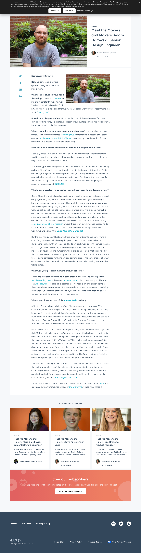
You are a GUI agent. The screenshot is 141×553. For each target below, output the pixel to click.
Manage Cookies (83, 11)
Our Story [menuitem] (26, 524)
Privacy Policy (76, 542)
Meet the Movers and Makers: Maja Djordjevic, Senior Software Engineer (28, 441)
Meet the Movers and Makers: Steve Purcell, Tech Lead (69, 441)
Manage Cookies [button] (95, 542)
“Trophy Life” (43, 112)
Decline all (69, 11)
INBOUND (59, 184)
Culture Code (70, 300)
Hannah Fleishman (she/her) (106, 53)
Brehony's (75, 387)
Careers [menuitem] (13, 524)
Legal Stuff (59, 542)
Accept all (55, 11)
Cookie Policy (78, 6)
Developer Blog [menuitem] (43, 524)
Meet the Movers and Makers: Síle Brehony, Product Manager (107, 441)
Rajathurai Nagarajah (27, 461)
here (101, 383)
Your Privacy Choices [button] (121, 542)
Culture (94, 26)
